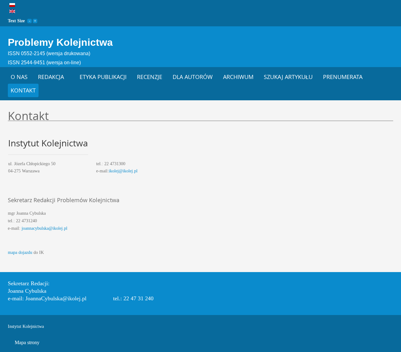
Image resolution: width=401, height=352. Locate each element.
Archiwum (238, 77)
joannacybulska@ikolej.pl (44, 228)
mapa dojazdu (20, 252)
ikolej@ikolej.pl (123, 171)
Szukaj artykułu (288, 77)
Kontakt (23, 90)
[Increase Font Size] (35, 20)
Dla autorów (193, 77)
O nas (19, 77)
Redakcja (51, 77)
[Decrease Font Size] (29, 20)
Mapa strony (27, 342)
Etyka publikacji (103, 77)
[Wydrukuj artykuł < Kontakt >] (391, 128)
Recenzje (149, 77)
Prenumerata (342, 77)
